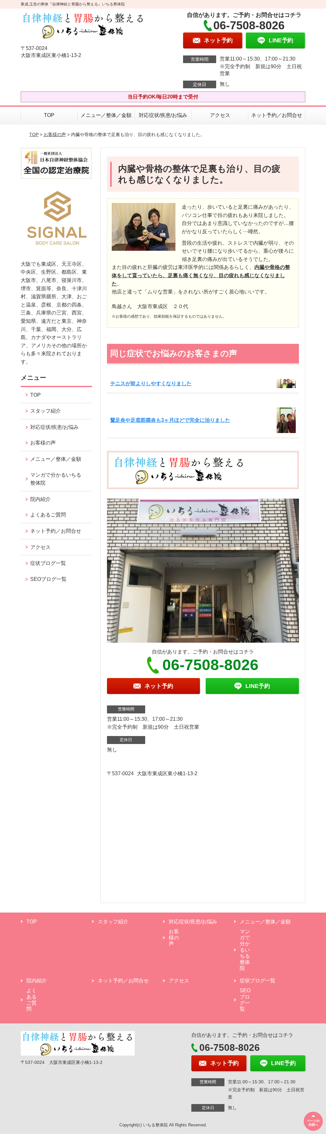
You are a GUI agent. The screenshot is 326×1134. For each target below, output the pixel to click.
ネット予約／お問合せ (276, 115)
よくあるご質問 (48, 514)
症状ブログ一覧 (48, 563)
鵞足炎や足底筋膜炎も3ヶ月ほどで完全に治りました (170, 420)
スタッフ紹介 (45, 411)
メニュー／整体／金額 (106, 115)
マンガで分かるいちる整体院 (55, 479)
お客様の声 (55, 134)
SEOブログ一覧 (48, 579)
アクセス (220, 115)
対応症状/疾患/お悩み (163, 115)
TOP (49, 115)
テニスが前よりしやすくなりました (151, 383)
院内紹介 (40, 499)
